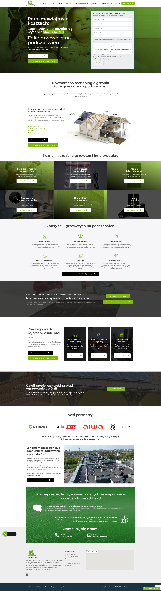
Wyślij (98, 63)
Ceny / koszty (95, 3)
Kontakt (117, 3)
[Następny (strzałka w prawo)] (158, 295)
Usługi (52, 3)
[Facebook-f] (27, 575)
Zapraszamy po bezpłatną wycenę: (50, 30)
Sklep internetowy (128, 3)
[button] (43, 3)
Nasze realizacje (107, 3)
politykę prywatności (108, 59)
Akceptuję (105, 59)
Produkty (43, 3)
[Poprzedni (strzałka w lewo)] (3, 295)
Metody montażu (64, 3)
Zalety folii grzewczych (81, 3)
